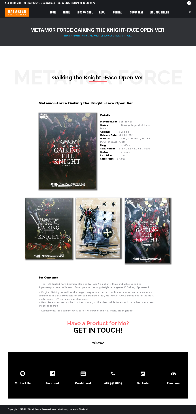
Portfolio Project (80, 36)
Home (67, 36)
